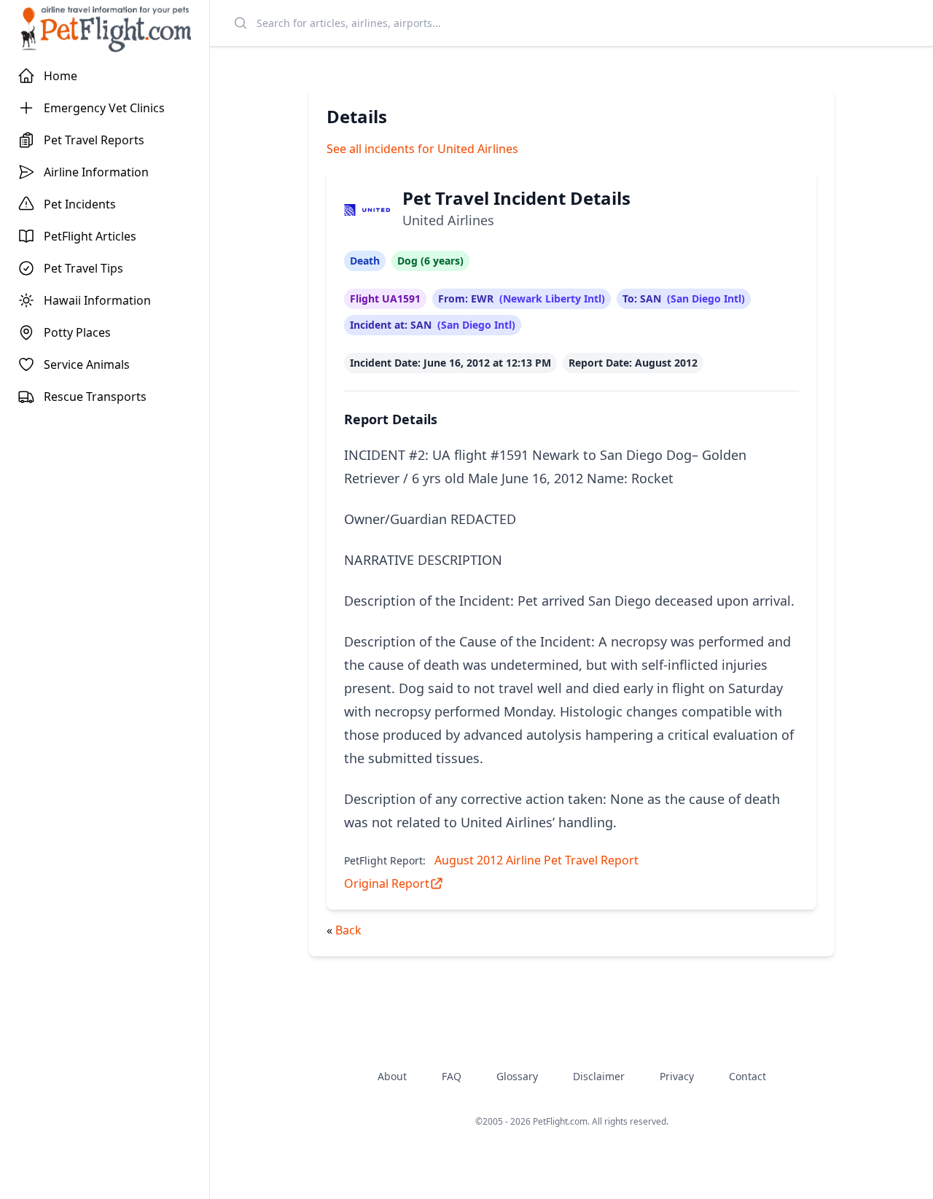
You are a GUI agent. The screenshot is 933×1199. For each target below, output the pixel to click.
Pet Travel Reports (94, 140)
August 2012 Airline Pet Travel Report (536, 860)
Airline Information (96, 172)
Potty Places (77, 332)
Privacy (677, 1076)
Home (60, 76)
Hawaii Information (97, 300)
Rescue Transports (95, 396)
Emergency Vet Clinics (104, 108)
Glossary (517, 1076)
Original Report (386, 883)
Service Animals (87, 364)
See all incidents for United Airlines (422, 149)
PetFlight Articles (90, 236)
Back (348, 930)
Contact (747, 1076)
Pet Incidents (80, 204)
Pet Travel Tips (83, 268)
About (392, 1076)
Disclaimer (599, 1076)
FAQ (451, 1076)
